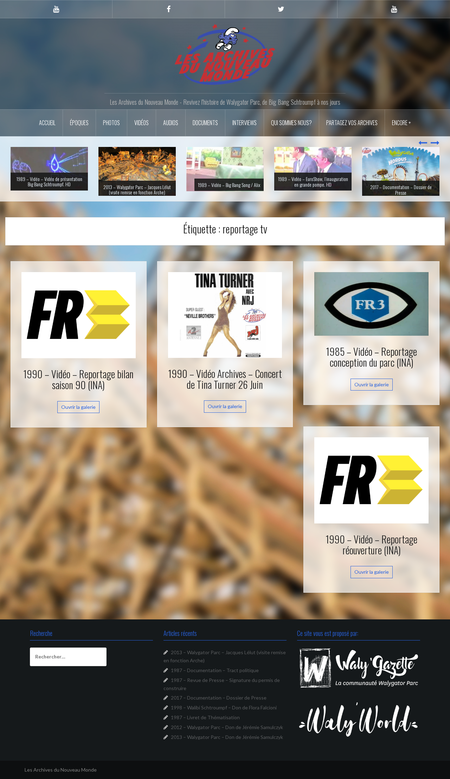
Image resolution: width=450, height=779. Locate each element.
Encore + (401, 122)
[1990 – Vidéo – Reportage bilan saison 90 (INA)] (78, 323)
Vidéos (141, 122)
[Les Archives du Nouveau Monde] (225, 54)
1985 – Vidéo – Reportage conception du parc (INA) (371, 365)
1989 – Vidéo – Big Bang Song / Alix (141, 184)
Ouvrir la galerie (78, 415)
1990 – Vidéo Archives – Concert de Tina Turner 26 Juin (225, 387)
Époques (79, 122)
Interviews (244, 122)
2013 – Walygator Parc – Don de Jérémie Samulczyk (227, 745)
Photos (111, 122)
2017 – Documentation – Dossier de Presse (313, 189)
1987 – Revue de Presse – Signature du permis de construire (401, 189)
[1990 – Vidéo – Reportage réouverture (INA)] (371, 488)
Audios (170, 122)
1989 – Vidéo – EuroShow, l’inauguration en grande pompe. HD (225, 181)
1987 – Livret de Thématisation (205, 725)
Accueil (47, 122)
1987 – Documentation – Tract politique (215, 678)
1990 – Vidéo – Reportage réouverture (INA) (371, 552)
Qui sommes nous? (291, 122)
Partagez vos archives (352, 122)
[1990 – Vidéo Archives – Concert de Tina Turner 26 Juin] (225, 322)
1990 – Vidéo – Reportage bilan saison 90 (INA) (78, 387)
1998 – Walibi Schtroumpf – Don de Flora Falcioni (224, 716)
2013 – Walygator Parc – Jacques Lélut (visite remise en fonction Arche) (49, 189)
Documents (205, 122)
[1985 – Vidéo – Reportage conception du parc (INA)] (371, 311)
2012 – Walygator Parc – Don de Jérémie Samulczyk (227, 735)
